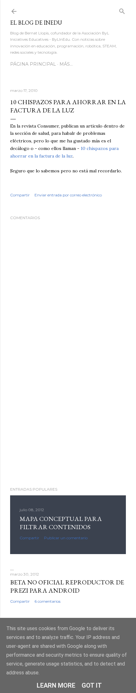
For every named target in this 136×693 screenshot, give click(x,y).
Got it (92, 685)
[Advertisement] (68, 427)
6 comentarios (47, 601)
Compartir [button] (20, 195)
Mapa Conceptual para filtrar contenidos (61, 523)
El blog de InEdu (36, 22)
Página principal (33, 64)
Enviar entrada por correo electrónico (68, 195)
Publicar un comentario (66, 537)
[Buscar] (122, 10)
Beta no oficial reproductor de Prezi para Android (67, 586)
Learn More (56, 685)
